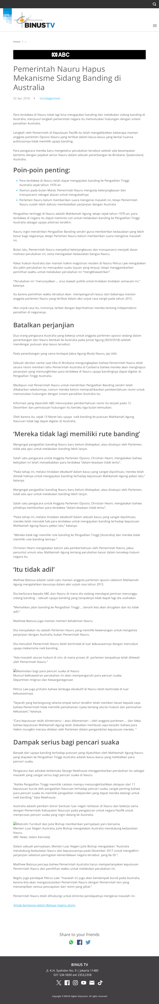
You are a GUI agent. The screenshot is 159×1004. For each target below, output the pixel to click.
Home (16, 41)
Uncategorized (50, 98)
